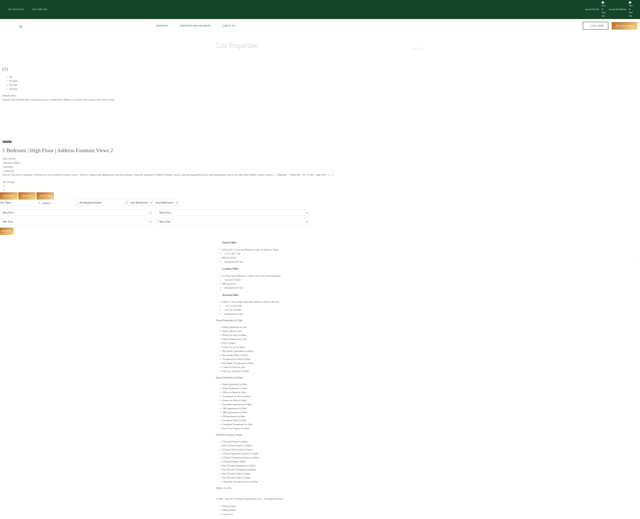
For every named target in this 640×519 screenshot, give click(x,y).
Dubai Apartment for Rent (234, 384)
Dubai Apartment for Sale (234, 327)
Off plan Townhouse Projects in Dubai (240, 457)
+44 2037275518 (232, 280)
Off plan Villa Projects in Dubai (237, 449)
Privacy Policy (229, 506)
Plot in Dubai (228, 343)
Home (404, 48)
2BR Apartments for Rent (234, 412)
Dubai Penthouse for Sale (234, 339)
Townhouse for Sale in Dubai (236, 359)
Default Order (9, 95)
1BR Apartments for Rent (234, 408)
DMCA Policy (229, 510)
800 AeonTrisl (229, 257)
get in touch (624, 26)
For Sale (13, 85)
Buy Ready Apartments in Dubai (237, 351)
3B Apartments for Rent (233, 416)
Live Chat (597, 26)
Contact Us (227, 514)
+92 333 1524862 (232, 310)
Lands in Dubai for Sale (233, 367)
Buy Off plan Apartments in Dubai (238, 465)
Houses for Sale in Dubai (234, 335)
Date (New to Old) (105, 99)
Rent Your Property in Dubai (236, 428)
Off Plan (13, 89)
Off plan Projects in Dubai (235, 441)
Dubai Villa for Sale (232, 331)
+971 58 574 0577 (16, 9)
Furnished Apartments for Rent (237, 404)
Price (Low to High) (48, 99)
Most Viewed (31, 99)
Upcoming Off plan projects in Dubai (240, 481)
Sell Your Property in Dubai (235, 371)
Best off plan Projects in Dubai (237, 445)
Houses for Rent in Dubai (234, 400)
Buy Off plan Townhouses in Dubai (239, 469)
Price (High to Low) (68, 99)
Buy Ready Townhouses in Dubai (238, 363)
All (10, 77)
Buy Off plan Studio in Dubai (236, 477)
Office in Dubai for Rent (234, 392)
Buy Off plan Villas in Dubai (236, 473)
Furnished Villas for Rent (234, 420)
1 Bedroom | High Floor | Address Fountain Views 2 (57, 150)
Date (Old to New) (87, 99)
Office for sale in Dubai (233, 347)
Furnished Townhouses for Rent (237, 424)
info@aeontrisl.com (233, 262)
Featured (20, 99)
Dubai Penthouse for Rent (234, 388)
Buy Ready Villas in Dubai (235, 355)
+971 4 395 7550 (39, 9)
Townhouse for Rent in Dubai (236, 396)
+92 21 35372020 (233, 306)
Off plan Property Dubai (234, 461)
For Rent (13, 81)
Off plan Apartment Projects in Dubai (240, 453)
